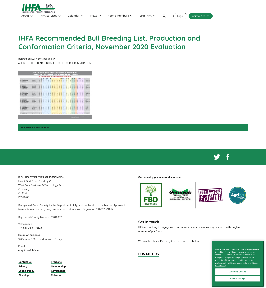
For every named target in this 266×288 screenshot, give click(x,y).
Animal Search (200, 16)
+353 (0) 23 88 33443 (30, 228)
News (93, 15)
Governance (58, 270)
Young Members (118, 15)
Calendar (74, 15)
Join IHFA (146, 15)
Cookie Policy (26, 270)
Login (180, 16)
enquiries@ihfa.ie (28, 250)
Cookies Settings (237, 278)
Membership (58, 266)
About (25, 15)
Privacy (23, 266)
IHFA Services (48, 15)
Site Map (24, 275)
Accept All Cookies (238, 271)
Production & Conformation (34, 127)
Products (56, 261)
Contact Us (25, 261)
